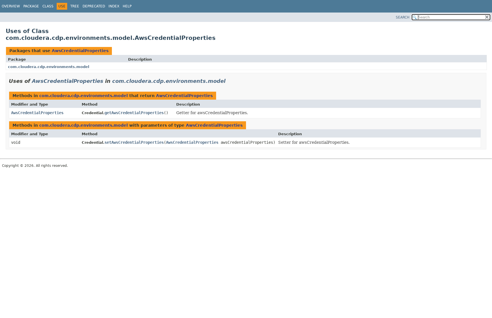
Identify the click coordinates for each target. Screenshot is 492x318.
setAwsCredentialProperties (134, 142)
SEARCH (402, 17)
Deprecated (94, 6)
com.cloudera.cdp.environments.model (48, 67)
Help (127, 6)
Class (48, 6)
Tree (74, 6)
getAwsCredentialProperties (134, 112)
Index (113, 6)
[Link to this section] (229, 81)
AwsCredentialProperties (80, 50)
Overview (11, 6)
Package (31, 6)
